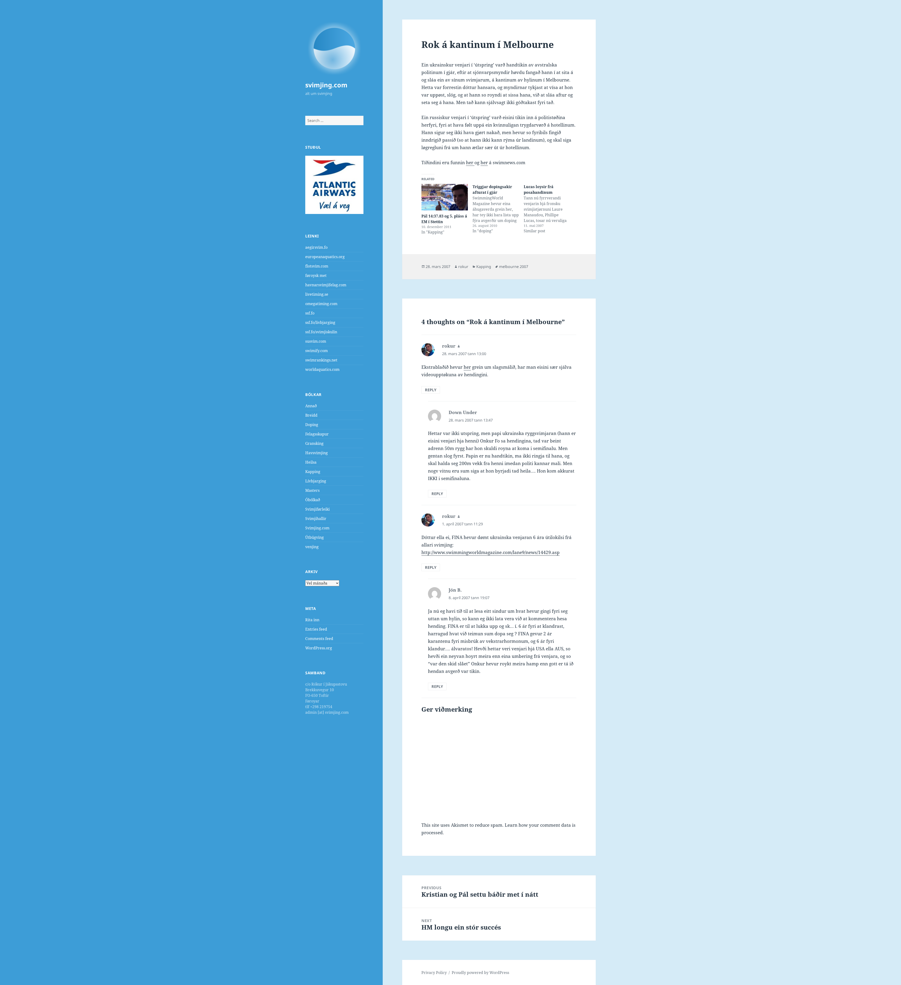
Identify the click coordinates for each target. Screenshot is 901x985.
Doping (311, 424)
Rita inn (312, 619)
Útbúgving (314, 537)
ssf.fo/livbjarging (320, 322)
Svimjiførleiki (317, 509)
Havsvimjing (316, 452)
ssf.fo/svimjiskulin (321, 331)
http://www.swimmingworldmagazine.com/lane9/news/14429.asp (490, 552)
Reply (430, 389)
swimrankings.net (321, 360)
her (470, 162)
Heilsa (311, 462)
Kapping (312, 471)
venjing (312, 546)
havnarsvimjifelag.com (325, 284)
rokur (463, 266)
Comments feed (319, 638)
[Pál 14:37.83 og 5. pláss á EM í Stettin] (444, 197)
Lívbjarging (315, 481)
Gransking (314, 443)
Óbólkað (312, 499)
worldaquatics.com (322, 369)
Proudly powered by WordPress (480, 972)
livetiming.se (316, 294)
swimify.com (316, 350)
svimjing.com (326, 85)
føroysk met (316, 275)
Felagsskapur (317, 434)
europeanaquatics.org (325, 256)
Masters (312, 490)
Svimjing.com (317, 528)
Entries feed (316, 629)
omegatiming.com (321, 303)
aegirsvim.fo (316, 247)
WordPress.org (318, 648)
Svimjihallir (315, 518)
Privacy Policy (434, 972)
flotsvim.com (316, 266)
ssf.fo (309, 313)
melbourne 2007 (513, 266)
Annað (311, 405)
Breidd (311, 415)
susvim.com (315, 341)
